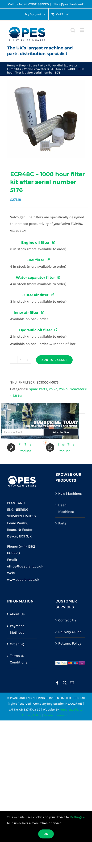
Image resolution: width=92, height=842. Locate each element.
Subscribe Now (60, 431)
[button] (56, 422)
